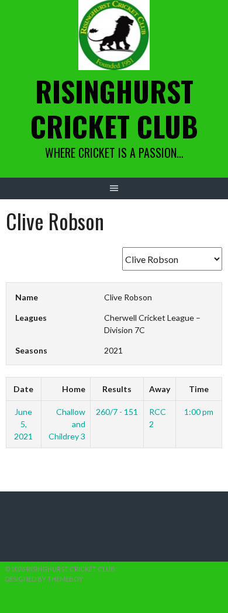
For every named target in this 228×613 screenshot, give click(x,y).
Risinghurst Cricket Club (114, 108)
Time (199, 389)
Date (23, 389)
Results (117, 389)
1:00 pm (198, 412)
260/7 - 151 (117, 412)
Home (73, 389)
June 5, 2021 (23, 424)
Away (159, 389)
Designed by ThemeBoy (44, 579)
